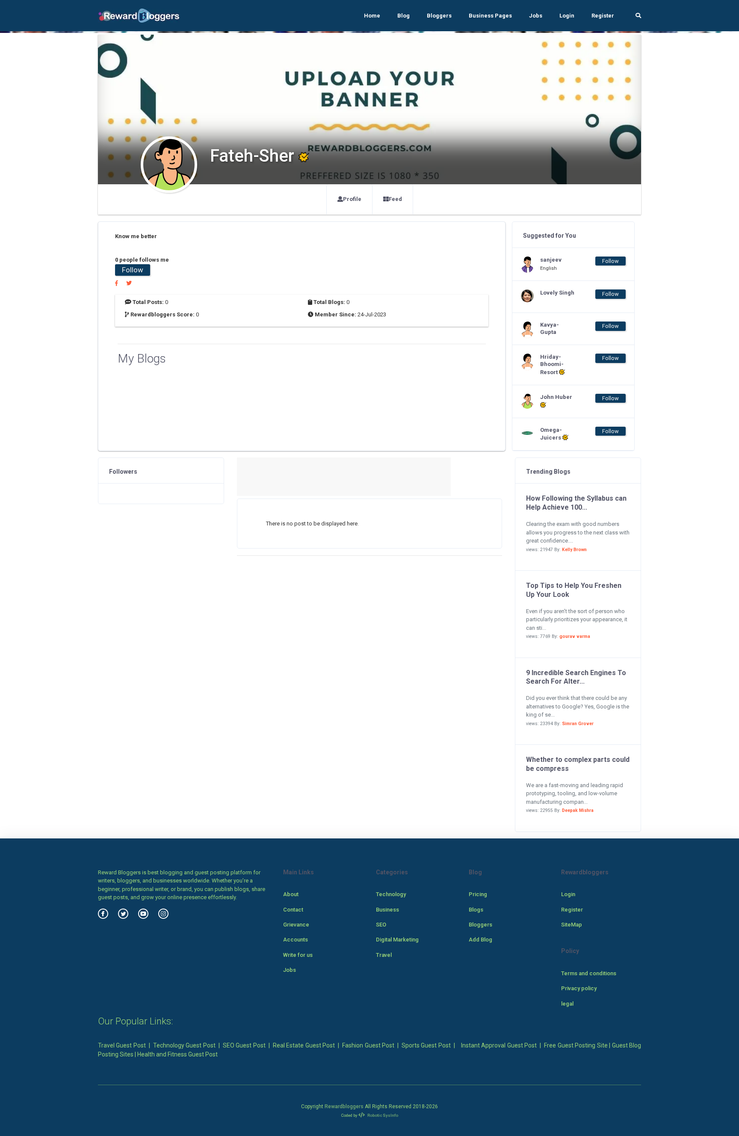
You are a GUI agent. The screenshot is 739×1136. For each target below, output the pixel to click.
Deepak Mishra (578, 810)
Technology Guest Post (184, 1045)
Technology (391, 894)
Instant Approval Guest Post (499, 1045)
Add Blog (480, 939)
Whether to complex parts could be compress (578, 764)
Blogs (476, 909)
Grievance (296, 924)
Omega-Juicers (551, 434)
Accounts (295, 939)
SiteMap (571, 924)
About (291, 894)
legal (567, 1003)
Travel (384, 955)
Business (387, 909)
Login (566, 15)
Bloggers (439, 15)
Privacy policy (579, 988)
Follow (132, 270)
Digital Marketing (397, 939)
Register (602, 15)
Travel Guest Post (122, 1045)
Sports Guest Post (426, 1045)
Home (372, 15)
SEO (381, 924)
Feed (395, 199)
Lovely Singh (557, 292)
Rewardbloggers (344, 1106)
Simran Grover (578, 723)
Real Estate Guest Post (304, 1045)
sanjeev (551, 260)
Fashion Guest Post (368, 1045)
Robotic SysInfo (382, 1115)
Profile (352, 199)
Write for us (298, 955)
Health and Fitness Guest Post (177, 1054)
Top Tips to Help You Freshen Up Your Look (573, 590)
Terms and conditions (588, 973)
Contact (293, 909)
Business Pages (490, 15)
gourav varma (574, 636)
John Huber (556, 397)
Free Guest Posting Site (575, 1045)
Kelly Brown (574, 549)
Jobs (535, 15)
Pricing (478, 894)
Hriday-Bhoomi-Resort (552, 364)
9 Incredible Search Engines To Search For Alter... (576, 677)
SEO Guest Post (244, 1045)
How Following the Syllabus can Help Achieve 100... (576, 502)
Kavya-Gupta (549, 328)
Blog (403, 15)
